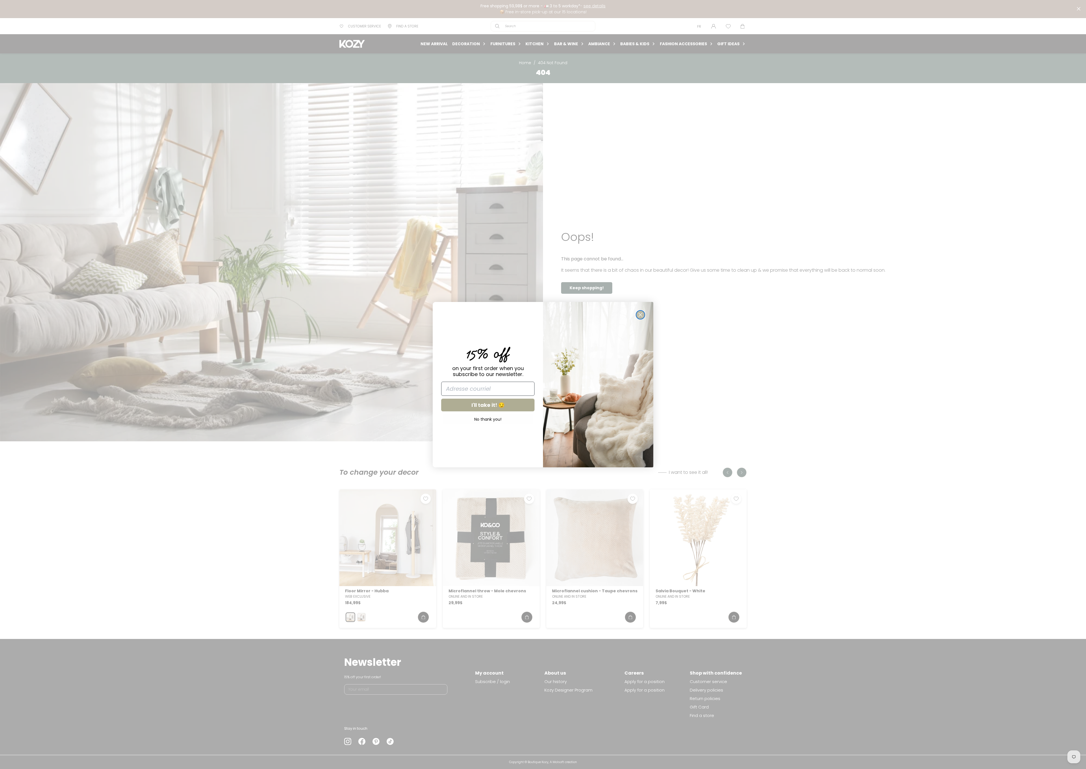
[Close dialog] (640, 314)
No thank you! (487, 419)
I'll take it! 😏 (488, 405)
